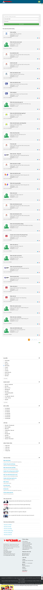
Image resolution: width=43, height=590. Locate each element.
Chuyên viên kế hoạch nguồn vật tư (10, 478)
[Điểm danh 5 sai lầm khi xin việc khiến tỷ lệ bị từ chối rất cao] (5, 508)
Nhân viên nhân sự (14, 244)
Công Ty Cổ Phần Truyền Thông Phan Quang (10, 580)
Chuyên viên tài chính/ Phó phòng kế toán (19, 234)
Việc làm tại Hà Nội (7, 526)
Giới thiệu (5, 550)
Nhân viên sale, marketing (15, 317)
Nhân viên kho (6, 481)
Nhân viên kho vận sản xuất (16, 42)
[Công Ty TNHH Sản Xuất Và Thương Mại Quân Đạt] (6, 154)
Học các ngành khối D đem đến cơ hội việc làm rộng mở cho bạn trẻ (21, 515)
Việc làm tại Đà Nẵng (8, 528)
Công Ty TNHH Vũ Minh (7, 483)
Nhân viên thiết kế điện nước (16, 328)
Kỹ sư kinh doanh (6, 485)
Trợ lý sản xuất (13, 144)
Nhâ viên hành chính (14, 276)
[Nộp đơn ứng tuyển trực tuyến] (39, 38)
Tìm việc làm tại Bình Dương (8, 28)
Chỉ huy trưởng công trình (8, 492)
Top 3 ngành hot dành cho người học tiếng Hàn (17, 511)
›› (39, 339)
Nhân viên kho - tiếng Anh (15, 153)
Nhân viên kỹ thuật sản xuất (16, 204)
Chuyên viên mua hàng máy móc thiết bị (10, 471)
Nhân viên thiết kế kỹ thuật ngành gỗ (17, 113)
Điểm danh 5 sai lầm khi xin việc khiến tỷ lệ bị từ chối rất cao (20, 508)
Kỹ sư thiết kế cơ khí (14, 53)
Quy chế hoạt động (7, 552)
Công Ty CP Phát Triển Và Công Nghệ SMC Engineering (12, 490)
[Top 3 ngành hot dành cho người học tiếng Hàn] (5, 512)
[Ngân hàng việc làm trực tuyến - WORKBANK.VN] (7, 1)
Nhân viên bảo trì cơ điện (15, 163)
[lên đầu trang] (42, 577)
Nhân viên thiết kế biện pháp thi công (10, 474)
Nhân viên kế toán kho (14, 133)
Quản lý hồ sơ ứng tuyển (27, 544)
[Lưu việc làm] (37, 38)
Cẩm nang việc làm (7, 498)
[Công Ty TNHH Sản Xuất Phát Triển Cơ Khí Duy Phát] (6, 54)
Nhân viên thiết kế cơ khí (15, 72)
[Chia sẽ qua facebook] (42, 575)
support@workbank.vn (26, 565)
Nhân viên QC (13, 296)
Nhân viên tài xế (13, 193)
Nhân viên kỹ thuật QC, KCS (16, 214)
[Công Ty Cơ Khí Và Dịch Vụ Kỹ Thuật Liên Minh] (6, 83)
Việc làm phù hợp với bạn (27, 547)
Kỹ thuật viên (5, 488)
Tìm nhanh (22, 24)
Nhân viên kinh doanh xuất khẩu (9, 467)
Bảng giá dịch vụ (26, 549)
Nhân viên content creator (15, 306)
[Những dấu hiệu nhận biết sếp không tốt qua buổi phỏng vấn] (5, 501)
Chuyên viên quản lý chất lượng (9, 464)
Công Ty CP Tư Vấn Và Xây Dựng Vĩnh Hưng (10, 465)
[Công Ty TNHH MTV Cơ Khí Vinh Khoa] (6, 73)
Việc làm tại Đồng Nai (8, 532)
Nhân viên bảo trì (13, 286)
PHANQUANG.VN (26, 553)
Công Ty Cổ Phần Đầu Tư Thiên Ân (9, 479)
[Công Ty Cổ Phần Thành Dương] (6, 114)
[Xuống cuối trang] (42, 579)
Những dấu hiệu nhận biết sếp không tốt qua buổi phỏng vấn (20, 500)
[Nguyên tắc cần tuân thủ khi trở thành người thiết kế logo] (5, 505)
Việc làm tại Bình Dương (8, 530)
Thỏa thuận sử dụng (7, 551)
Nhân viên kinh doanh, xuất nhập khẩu (18, 123)
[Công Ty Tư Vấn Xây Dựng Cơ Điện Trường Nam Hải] (6, 174)
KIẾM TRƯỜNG (26, 555)
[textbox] (21, 16)
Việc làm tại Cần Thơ (8, 534)
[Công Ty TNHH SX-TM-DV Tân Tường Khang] (6, 235)
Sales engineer (13, 92)
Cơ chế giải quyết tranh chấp (9, 555)
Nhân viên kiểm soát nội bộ (16, 255)
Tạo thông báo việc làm (27, 546)
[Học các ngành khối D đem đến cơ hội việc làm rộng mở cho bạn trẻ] (5, 515)
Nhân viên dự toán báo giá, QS (16, 102)
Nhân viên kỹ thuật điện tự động (16, 223)
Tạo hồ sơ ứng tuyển (26, 542)
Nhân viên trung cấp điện (15, 183)
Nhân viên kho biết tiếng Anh (16, 266)
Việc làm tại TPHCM (7, 524)
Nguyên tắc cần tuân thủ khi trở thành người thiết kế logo (19, 504)
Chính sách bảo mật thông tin (9, 553)
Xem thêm (5, 378)
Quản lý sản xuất (13, 63)
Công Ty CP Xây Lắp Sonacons (8, 493)
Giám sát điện (13, 32)
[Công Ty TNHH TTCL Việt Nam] (6, 33)
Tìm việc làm (25, 541)
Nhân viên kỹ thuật (6, 460)
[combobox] (21, 19)
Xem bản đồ (24, 568)
